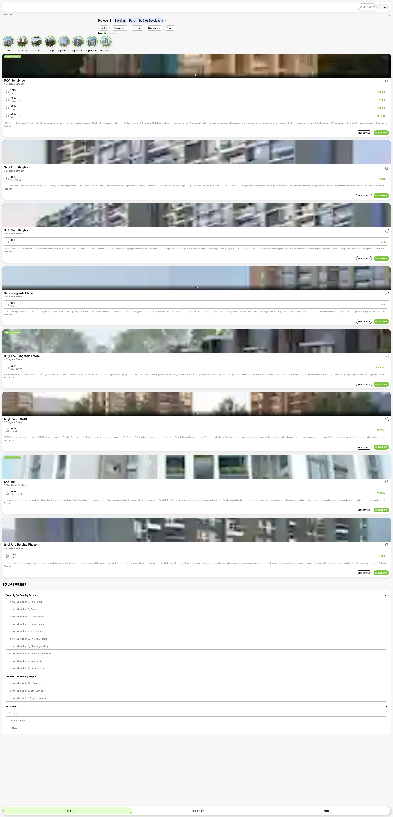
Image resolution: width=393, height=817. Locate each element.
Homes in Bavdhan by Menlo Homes (26, 617)
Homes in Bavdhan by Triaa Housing (26, 632)
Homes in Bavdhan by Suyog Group (26, 624)
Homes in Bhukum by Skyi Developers (27, 698)
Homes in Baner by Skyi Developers (26, 683)
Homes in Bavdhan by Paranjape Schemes (30, 654)
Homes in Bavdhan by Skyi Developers (28, 691)
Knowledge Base (17, 721)
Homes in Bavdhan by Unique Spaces (27, 668)
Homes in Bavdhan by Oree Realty (25, 661)
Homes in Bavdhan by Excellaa (24, 609)
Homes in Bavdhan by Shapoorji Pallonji (29, 646)
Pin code (13, 728)
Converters (14, 713)
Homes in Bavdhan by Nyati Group (26, 602)
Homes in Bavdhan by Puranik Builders (28, 639)
